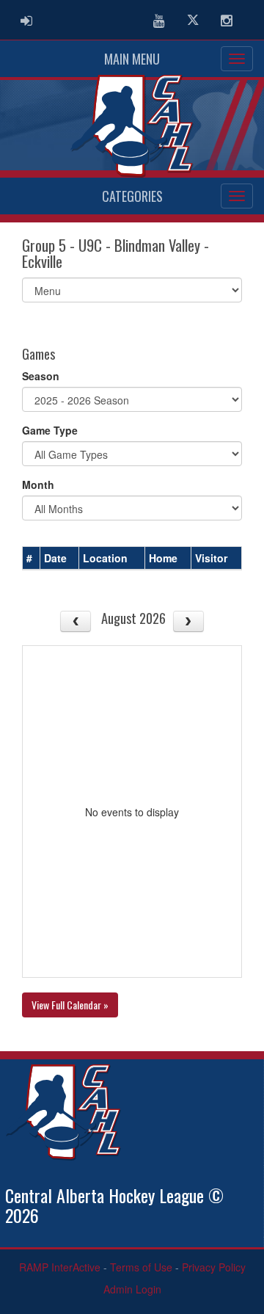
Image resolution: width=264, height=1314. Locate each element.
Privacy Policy (214, 1267)
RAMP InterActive (59, 1267)
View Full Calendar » (70, 1004)
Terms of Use (141, 1267)
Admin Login (132, 1289)
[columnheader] (31, 558)
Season (40, 376)
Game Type (50, 430)
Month (38, 484)
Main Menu (132, 58)
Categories (132, 196)
